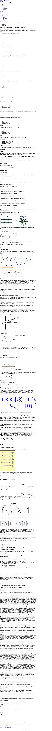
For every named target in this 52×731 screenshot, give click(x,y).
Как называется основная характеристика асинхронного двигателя (14, 702)
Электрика (4, 9)
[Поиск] (10, 2)
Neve (1, 727)
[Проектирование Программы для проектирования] (1, 1)
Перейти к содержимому (4, 0)
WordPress (9, 727)
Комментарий (2, 722)
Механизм (4, 6)
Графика (3, 4)
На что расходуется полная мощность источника (11, 704)
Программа (4, 7)
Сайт (1, 714)
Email (1, 712)
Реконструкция (4, 8)
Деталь (3, 5)
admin (5, 24)
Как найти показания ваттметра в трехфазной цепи (11, 703)
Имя (1, 710)
